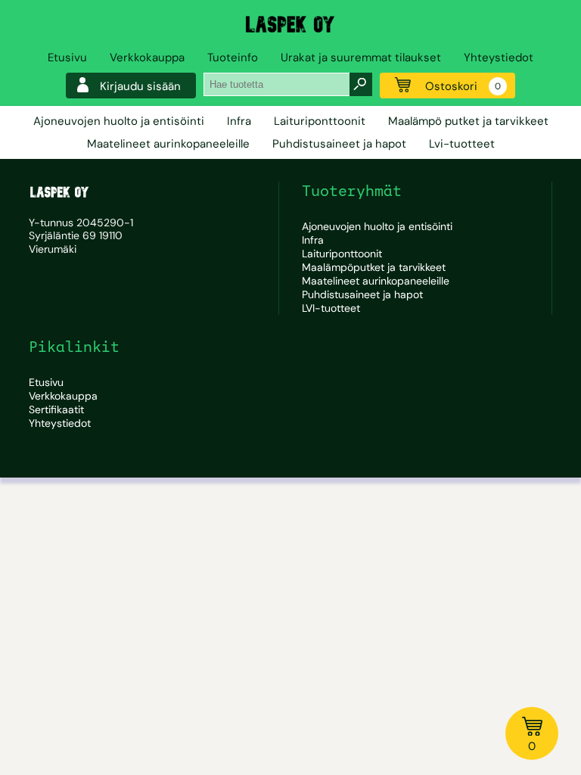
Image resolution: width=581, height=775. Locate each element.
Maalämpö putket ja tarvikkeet (468, 121)
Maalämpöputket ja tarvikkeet (374, 267)
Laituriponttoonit (319, 121)
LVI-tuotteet (331, 308)
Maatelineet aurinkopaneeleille (168, 143)
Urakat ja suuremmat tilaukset (361, 57)
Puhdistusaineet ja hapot (339, 143)
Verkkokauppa (147, 57)
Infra (239, 121)
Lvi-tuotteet (462, 143)
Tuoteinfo (232, 57)
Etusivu (67, 57)
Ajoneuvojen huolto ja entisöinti (118, 121)
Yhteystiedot (498, 57)
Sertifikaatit (56, 409)
